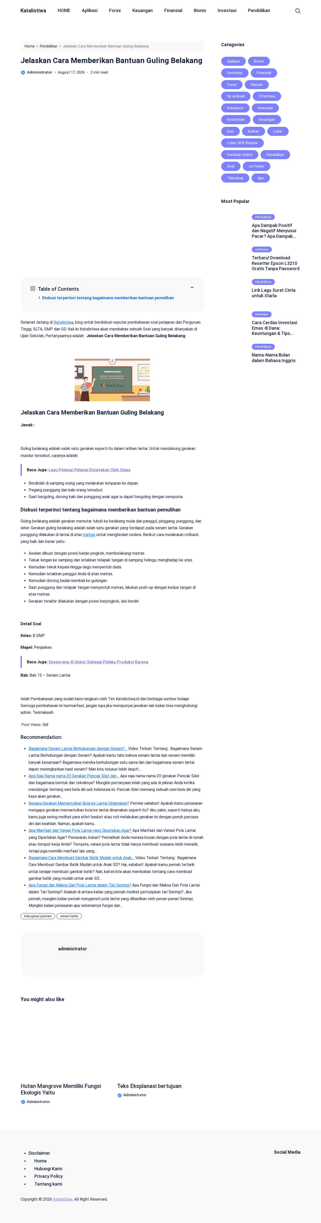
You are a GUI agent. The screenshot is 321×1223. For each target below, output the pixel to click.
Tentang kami (48, 1184)
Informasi (267, 96)
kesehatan (236, 119)
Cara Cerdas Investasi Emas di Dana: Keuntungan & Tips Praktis (274, 328)
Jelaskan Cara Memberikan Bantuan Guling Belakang (111, 60)
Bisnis (200, 10)
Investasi (227, 10)
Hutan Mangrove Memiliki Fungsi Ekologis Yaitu (61, 1089)
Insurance (235, 108)
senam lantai (69, 916)
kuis (230, 131)
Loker (278, 131)
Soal (230, 166)
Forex (115, 10)
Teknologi (235, 178)
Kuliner (253, 131)
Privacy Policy (48, 1176)
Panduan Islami (239, 154)
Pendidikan (259, 10)
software (256, 166)
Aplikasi (90, 10)
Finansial (173, 10)
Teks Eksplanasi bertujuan (149, 1086)
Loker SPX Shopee (242, 143)
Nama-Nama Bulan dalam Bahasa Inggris (274, 357)
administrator (72, 948)
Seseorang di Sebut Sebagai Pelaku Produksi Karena (98, 662)
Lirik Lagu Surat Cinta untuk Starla (273, 292)
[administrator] (45, 954)
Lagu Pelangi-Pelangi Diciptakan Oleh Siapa (89, 470)
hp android (236, 96)
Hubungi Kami (48, 1168)
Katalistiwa (33, 11)
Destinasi (235, 73)
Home (40, 1160)
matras (89, 534)
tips (261, 178)
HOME (64, 10)
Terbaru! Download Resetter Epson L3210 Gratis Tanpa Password (275, 263)
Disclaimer (39, 1153)
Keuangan (142, 10)
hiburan (257, 84)
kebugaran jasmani (38, 916)
